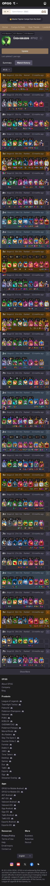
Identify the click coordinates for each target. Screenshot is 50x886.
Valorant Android (9, 802)
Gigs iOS (5, 812)
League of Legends (10, 701)
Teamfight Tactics (10, 704)
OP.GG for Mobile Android (13, 788)
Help (4, 842)
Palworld (5, 708)
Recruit (28, 842)
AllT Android (7, 795)
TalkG (4, 768)
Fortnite (5, 744)
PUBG (4, 718)
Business (29, 836)
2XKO (4, 751)
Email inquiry (7, 846)
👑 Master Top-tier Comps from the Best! (21, 19)
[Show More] (15, 3)
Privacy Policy (8, 836)
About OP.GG (7, 684)
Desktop (5, 758)
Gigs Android (7, 808)
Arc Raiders (7, 734)
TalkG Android (8, 815)
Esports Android (9, 822)
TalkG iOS (6, 818)
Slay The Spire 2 (9, 738)
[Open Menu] (45, 3)
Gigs (3, 774)
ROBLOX (5, 721)
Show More (25, 672)
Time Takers (7, 754)
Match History (23, 63)
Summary (7, 63)
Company (6, 687)
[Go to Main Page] (6, 3)
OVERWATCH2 (8, 724)
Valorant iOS (7, 805)
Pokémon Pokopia (10, 728)
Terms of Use (7, 839)
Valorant (5, 714)
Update (25, 51)
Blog (4, 691)
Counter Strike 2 (9, 741)
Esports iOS (7, 825)
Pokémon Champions (11, 711)
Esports (5, 771)
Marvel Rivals (7, 731)
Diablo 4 (5, 748)
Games (5, 761)
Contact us (6, 849)
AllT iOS (5, 798)
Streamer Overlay (9, 778)
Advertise (29, 839)
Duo (3, 764)
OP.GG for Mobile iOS (11, 792)
